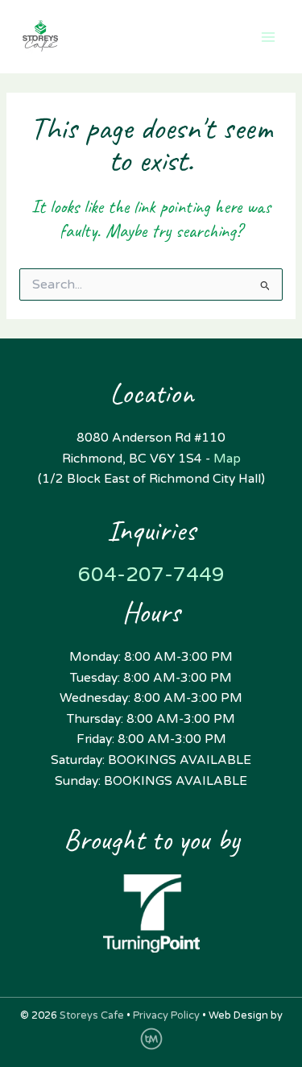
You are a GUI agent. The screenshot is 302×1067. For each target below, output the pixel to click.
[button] (187, 37)
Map (227, 458)
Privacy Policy (166, 1015)
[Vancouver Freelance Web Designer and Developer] (151, 1038)
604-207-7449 (151, 575)
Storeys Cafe (92, 1015)
